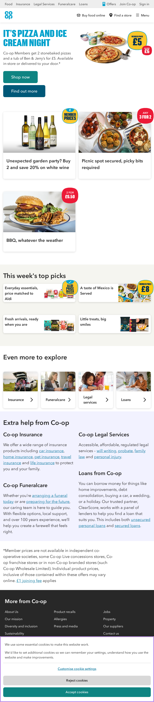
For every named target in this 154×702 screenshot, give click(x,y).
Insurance (23, 4)
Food (8, 4)
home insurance (18, 456)
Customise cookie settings (77, 669)
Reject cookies (77, 680)
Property (109, 619)
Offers (111, 4)
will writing (106, 450)
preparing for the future (47, 501)
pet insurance (46, 456)
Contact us (111, 633)
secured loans (127, 525)
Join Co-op (128, 4)
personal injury (107, 456)
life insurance (42, 462)
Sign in (144, 4)
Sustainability (14, 633)
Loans (83, 4)
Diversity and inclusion (21, 626)
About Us (11, 612)
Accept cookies (77, 692)
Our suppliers (113, 626)
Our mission (13, 619)
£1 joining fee (29, 580)
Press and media (66, 626)
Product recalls (64, 612)
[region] (77, 669)
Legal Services (44, 4)
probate (125, 450)
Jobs (106, 612)
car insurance (51, 450)
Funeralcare (66, 4)
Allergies (60, 619)
